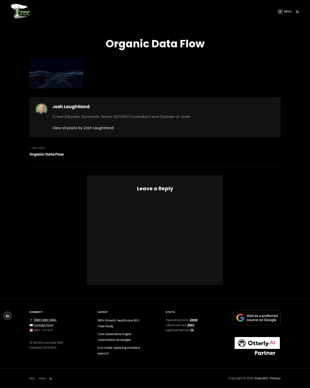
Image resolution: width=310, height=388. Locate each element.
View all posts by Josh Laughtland (83, 127)
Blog (32, 378)
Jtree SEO (261, 378)
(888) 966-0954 (45, 320)
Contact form (43, 325)
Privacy (275, 378)
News (42, 378)
